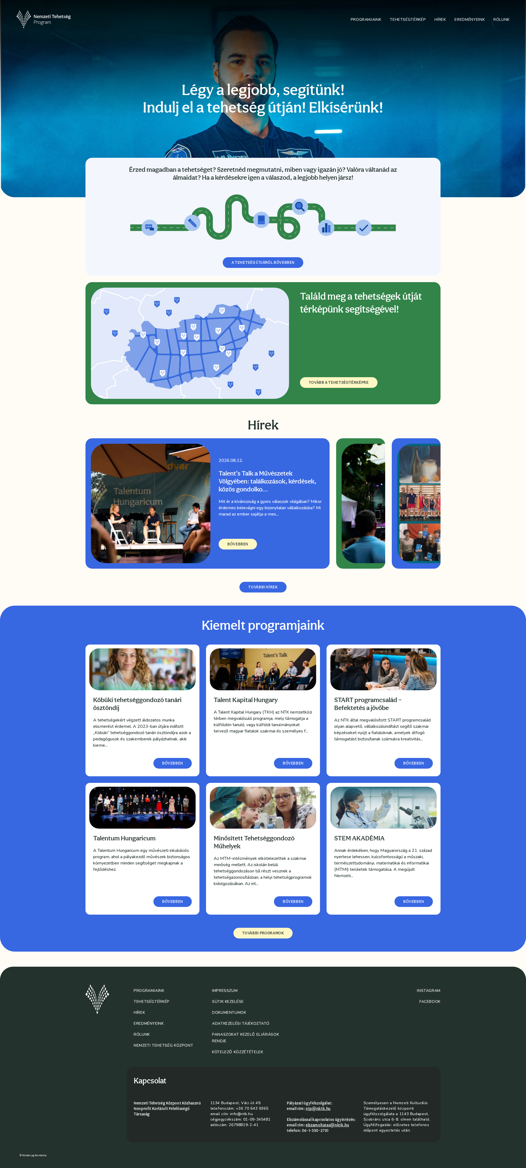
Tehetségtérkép (408, 19)
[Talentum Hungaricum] (142, 808)
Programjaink (366, 19)
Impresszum (225, 990)
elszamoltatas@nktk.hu (327, 1125)
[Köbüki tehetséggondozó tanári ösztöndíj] (142, 669)
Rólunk (501, 19)
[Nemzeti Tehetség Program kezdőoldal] (51, 19)
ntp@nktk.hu (318, 1108)
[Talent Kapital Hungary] (263, 669)
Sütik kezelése (228, 1001)
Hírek (440, 19)
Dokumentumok (229, 1012)
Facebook (430, 1001)
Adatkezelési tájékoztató (240, 1023)
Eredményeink (469, 19)
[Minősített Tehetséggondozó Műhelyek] (263, 808)
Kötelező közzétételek (237, 1052)
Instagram (429, 990)
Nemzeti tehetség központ (163, 1045)
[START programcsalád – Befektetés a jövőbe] (383, 669)
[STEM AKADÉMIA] (383, 808)
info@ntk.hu (241, 1114)
